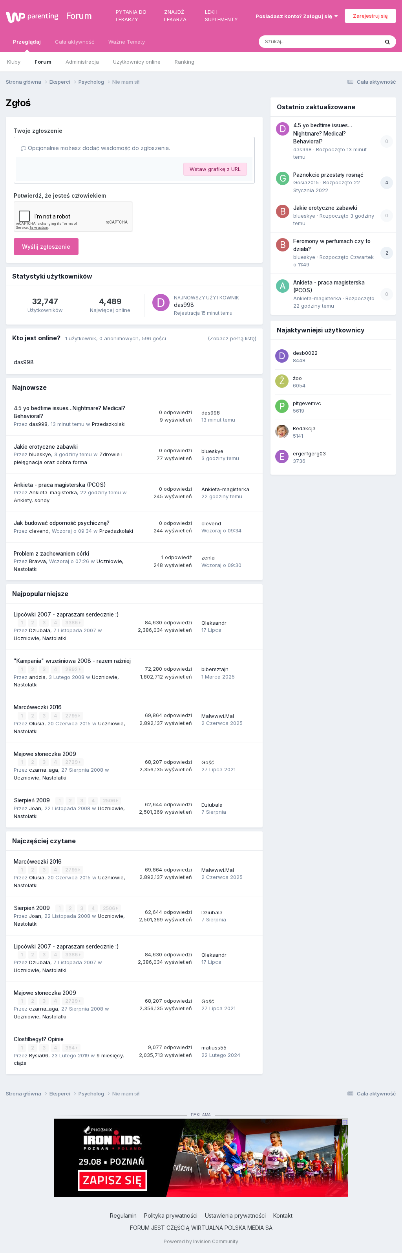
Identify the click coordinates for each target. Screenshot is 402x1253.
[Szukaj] (387, 41)
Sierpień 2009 (32, 800)
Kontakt (282, 1215)
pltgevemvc (307, 403)
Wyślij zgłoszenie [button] (46, 246)
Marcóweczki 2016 (38, 707)
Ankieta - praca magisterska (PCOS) (60, 485)
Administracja (82, 62)
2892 (72, 669)
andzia (37, 677)
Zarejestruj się (370, 16)
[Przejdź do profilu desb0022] (282, 356)
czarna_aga (43, 770)
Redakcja (304, 428)
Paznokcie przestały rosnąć (328, 175)
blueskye (40, 454)
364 (70, 1048)
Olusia (36, 723)
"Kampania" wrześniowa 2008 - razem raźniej (72, 661)
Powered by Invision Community (201, 1241)
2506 (109, 801)
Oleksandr (214, 623)
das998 (184, 304)
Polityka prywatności (170, 1215)
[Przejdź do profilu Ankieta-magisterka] (282, 286)
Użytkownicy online (137, 62)
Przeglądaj (27, 42)
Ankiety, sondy (31, 500)
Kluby (13, 62)
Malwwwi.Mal (217, 716)
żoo (297, 378)
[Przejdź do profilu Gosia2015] (282, 178)
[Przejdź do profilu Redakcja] (282, 431)
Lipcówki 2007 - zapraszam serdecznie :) (66, 614)
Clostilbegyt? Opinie (39, 1039)
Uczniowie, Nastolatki (40, 638)
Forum (75, 16)
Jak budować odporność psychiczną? (62, 523)
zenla (208, 557)
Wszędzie (356, 41)
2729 (72, 762)
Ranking (184, 62)
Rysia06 (38, 1055)
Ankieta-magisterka (53, 492)
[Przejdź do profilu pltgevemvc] (282, 406)
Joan (35, 808)
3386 (72, 623)
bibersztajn (214, 669)
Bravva (37, 561)
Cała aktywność (74, 42)
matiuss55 (214, 1047)
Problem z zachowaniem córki (51, 553)
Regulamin (123, 1215)
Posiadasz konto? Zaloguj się (295, 16)
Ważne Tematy (126, 42)
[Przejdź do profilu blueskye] (282, 211)
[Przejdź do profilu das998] (161, 302)
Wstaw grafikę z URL (215, 169)
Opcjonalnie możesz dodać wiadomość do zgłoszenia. (98, 148)
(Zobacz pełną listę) (232, 338)
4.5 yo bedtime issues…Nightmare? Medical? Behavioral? (322, 133)
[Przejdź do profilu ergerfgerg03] (282, 456)
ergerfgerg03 (309, 453)
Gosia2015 (306, 182)
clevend (39, 531)
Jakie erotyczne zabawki (46, 447)
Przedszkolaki (109, 424)
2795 (72, 716)
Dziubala (39, 630)
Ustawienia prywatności (235, 1215)
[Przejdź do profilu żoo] (282, 381)
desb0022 (305, 353)
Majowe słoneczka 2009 (45, 754)
